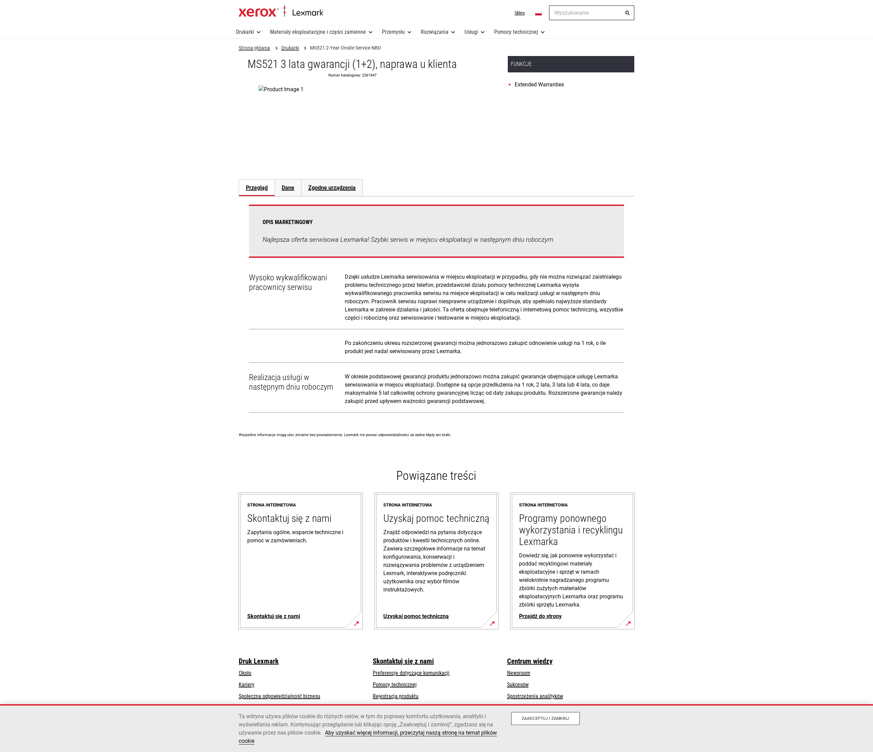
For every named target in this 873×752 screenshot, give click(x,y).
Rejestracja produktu (395, 696)
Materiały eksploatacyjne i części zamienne (318, 32)
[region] (436, 728)
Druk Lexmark (259, 661)
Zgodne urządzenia (332, 187)
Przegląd (257, 187)
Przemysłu (393, 32)
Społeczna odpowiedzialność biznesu (279, 696)
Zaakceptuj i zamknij (545, 718)
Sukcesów (518, 684)
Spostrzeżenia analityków (535, 696)
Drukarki (245, 32)
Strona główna (281, 11)
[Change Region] (539, 13)
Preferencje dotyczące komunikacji (411, 673)
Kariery (246, 684)
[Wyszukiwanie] (627, 13)
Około (245, 673)
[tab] (257, 187)
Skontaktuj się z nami (403, 661)
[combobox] (591, 12)
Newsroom (518, 673)
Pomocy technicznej (516, 32)
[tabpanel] (436, 310)
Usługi (471, 32)
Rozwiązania (434, 32)
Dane (288, 187)
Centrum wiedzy (529, 661)
